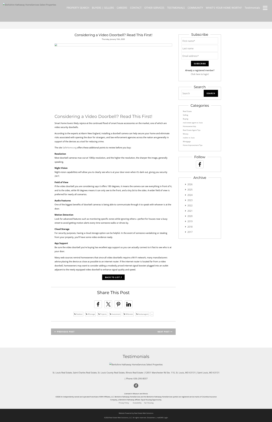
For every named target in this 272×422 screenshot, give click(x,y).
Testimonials (252, 7)
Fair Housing (148, 403)
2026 (190, 184)
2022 (190, 205)
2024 (190, 195)
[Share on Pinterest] (118, 304)
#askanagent (143, 314)
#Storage (91, 314)
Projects (103, 314)
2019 (190, 221)
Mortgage (187, 141)
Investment (115, 314)
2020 (190, 216)
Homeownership (189, 126)
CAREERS (122, 7)
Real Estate (187, 111)
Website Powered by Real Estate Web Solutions (136, 413)
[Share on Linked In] (128, 304)
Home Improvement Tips (192, 145)
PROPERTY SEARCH (78, 7)
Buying (185, 119)
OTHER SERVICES (154, 7)
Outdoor (79, 314)
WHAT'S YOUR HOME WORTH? (224, 7)
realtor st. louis (189, 137)
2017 (190, 232)
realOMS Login (162, 417)
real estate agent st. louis (193, 122)
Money (185, 134)
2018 (190, 226)
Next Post (164, 331)
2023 (190, 200)
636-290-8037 (140, 378)
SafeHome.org (69, 147)
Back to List (113, 277)
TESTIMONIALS (176, 7)
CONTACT (136, 7)
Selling (185, 115)
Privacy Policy (124, 403)
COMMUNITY (195, 7)
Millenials (129, 314)
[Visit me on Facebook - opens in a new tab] (200, 164)
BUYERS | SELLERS (103, 7)
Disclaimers (151, 417)
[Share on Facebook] (98, 304)
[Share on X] (108, 304)
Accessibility (137, 403)
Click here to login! (200, 74)
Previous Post (65, 331)
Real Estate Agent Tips (191, 130)
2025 (190, 189)
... (152, 314)
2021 (190, 210)
